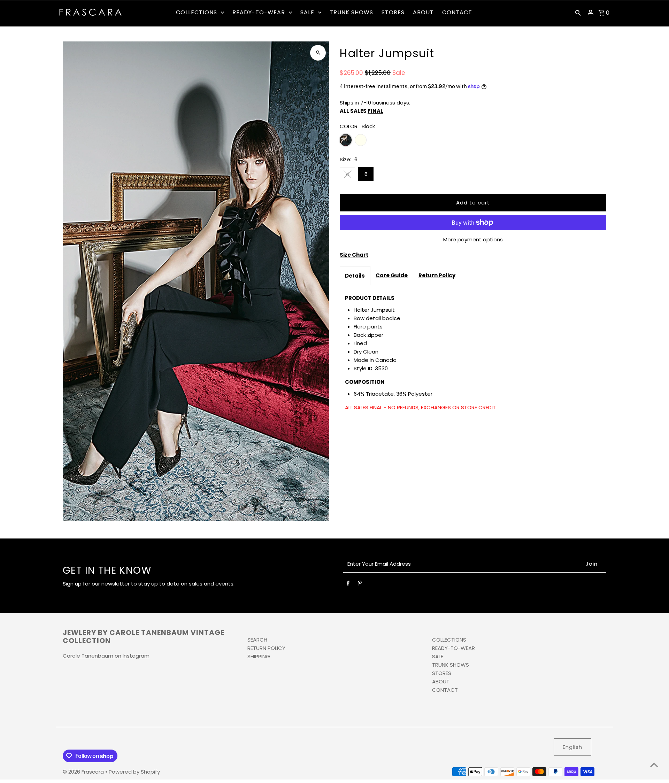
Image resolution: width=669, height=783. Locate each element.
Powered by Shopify (134, 771)
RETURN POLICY (266, 648)
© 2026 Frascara (84, 771)
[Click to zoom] (318, 53)
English (572, 747)
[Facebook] (348, 584)
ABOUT (440, 681)
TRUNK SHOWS (450, 664)
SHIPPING (258, 656)
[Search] (578, 12)
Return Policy (436, 275)
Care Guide (392, 275)
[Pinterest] (360, 584)
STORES (441, 673)
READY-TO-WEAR (453, 648)
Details (355, 275)
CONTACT (445, 689)
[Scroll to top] (654, 765)
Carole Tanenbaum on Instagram (106, 655)
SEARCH (257, 639)
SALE (437, 656)
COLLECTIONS (449, 639)
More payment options (473, 239)
